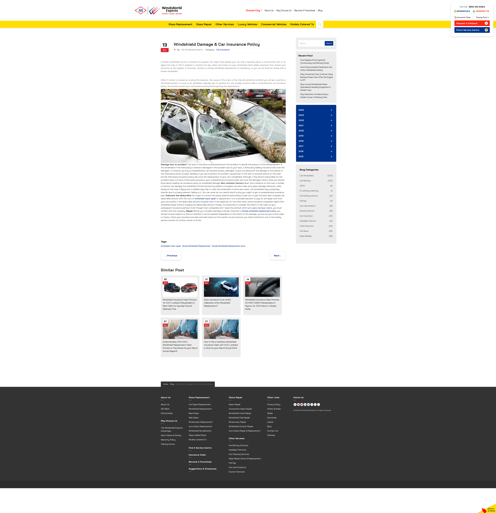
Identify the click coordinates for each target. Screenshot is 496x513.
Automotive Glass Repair (240, 408)
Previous (171, 255)
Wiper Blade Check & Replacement (245, 458)
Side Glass (194, 417)
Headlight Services (237, 449)
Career (270, 422)
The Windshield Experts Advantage (172, 429)
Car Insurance (223, 49)
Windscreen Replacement (201, 422)
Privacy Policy (273, 404)
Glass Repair (204, 24)
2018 (301, 141)
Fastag (316, 200)
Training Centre (168, 444)
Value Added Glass (197, 435)
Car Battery (316, 180)
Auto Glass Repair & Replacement (244, 430)
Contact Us (272, 430)
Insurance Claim (464, 17)
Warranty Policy (168, 439)
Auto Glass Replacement (200, 426)
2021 (301, 125)
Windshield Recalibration (200, 430)
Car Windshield (316, 175)
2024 (301, 110)
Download (271, 417)
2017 (301, 146)
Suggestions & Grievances (202, 468)
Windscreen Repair (237, 422)
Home (165, 384)
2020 (301, 130)
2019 (301, 136)
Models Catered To (302, 24)
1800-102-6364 (477, 6)
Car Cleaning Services (239, 454)
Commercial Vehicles (273, 24)
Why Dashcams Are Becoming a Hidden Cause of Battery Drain (314, 95)
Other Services (225, 24)
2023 (301, 115)
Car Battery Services (238, 445)
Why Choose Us (284, 10)
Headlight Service (316, 221)
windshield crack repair (205, 198)
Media (270, 413)
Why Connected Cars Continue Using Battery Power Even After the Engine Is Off (316, 77)
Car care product (316, 205)
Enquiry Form (481, 17)
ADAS (316, 185)
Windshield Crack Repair (240, 413)
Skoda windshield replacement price (259, 211)
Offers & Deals (274, 408)
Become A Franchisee (304, 10)
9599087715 (482, 11)
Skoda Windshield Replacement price (228, 246)
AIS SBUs (165, 408)
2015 (301, 156)
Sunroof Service (316, 210)
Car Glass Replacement (200, 404)
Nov (165, 325)
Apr (165, 283)
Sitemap (271, 435)
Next (278, 255)
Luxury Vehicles (247, 24)
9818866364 (463, 11)
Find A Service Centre (467, 30)
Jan (247, 283)
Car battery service (316, 195)
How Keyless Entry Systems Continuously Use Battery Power (314, 61)
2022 (301, 120)
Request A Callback (466, 23)
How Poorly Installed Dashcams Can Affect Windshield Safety (316, 68)
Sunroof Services (237, 471)
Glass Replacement (180, 24)
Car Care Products (237, 467)
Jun (164, 50)
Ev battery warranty (316, 190)
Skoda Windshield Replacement (196, 246)
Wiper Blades (316, 236)
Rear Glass (194, 413)
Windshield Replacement (200, 408)
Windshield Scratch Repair (241, 426)
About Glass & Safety (171, 435)
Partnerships (167, 413)
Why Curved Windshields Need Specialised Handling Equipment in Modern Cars (315, 87)
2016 (301, 151)
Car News (316, 231)
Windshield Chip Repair (239, 417)
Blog (320, 10)
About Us (269, 10)
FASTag (232, 463)
